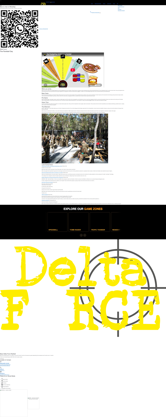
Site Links (2, 358)
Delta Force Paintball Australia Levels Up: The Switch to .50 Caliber (52, 172)
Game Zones (109, 3)
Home (92, 3)
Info (117, 3)
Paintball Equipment (121, 6)
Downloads (119, 9)
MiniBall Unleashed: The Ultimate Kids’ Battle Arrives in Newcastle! (52, 177)
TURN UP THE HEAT (45, 194)
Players (104, 3)
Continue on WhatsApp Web (43, 28)
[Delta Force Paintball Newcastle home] (83, 296)
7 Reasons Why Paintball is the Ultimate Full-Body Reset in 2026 (52, 166)
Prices (114, 3)
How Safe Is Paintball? (121, 10)
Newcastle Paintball (98, 3)
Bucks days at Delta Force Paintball (47, 182)
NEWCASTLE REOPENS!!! (45, 200)
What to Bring (120, 5)
